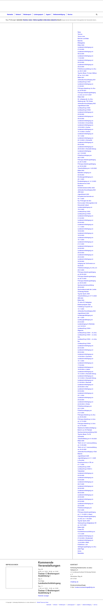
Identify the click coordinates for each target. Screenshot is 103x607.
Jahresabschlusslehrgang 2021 (87, 80)
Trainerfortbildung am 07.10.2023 (87, 296)
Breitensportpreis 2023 (84, 304)
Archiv (79, 551)
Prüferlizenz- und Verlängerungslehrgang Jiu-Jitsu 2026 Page (87, 546)
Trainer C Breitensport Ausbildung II (48, 591)
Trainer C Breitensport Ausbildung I (48, 574)
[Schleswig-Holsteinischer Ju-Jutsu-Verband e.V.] (51, 6)
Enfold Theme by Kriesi (42, 602)
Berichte (80, 41)
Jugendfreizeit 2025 (83, 456)
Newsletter (81, 553)
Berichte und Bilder (83, 38)
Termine (80, 34)
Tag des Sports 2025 (84, 521)
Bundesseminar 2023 (84, 183)
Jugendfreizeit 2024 (83, 313)
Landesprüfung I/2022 (84, 108)
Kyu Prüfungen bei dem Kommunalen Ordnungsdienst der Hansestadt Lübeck (87, 203)
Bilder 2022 (81, 97)
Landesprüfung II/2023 (84, 214)
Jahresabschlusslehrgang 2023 (87, 190)
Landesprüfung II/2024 (84, 343)
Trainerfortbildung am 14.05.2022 (87, 168)
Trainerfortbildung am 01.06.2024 (87, 438)
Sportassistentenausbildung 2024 (87, 432)
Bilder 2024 (81, 300)
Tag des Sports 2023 (84, 294)
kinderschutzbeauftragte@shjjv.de (85, 587)
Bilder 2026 (81, 527)
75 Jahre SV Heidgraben (85, 302)
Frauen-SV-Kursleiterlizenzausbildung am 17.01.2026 (86, 531)
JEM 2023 (81, 192)
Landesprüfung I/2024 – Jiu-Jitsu (87, 333)
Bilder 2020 (81, 45)
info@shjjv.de (74, 582)
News (79, 32)
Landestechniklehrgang (49, 583)
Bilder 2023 (81, 170)
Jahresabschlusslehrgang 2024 (87, 311)
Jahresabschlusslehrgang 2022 (87, 103)
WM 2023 (80, 298)
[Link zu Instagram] (95, 602)
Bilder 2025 (81, 441)
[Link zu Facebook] (92, 602)
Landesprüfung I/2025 (84, 467)
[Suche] (96, 14)
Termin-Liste (81, 36)
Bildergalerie (81, 43)
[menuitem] (10, 14)
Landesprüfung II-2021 (84, 82)
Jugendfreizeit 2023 (83, 194)
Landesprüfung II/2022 (84, 110)
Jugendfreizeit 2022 (83, 105)
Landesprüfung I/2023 (84, 211)
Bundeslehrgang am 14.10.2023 (87, 181)
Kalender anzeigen (43, 596)
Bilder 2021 (81, 77)
